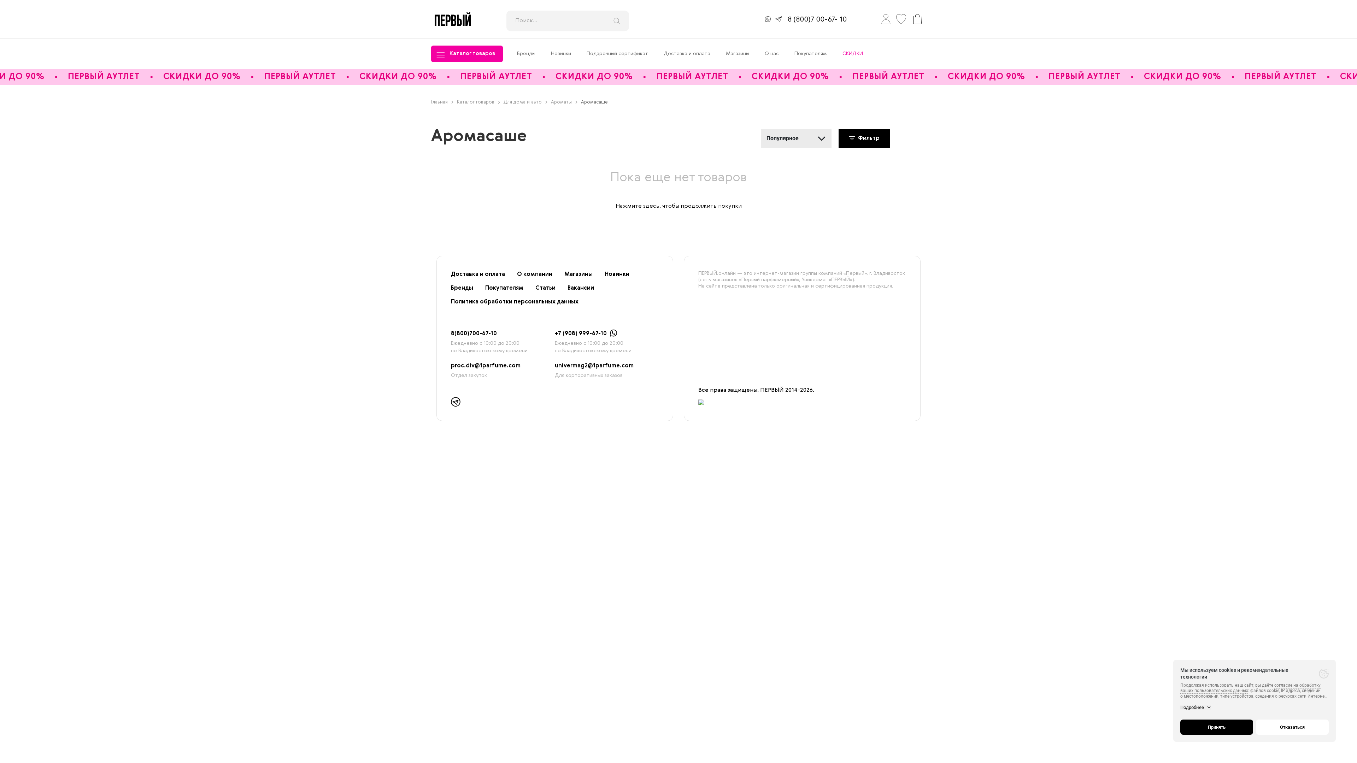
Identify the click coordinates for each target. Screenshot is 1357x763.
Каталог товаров (472, 54)
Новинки (561, 53)
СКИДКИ (852, 53)
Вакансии (581, 288)
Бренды (526, 53)
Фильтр (868, 138)
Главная (439, 102)
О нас (772, 53)
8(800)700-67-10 (474, 334)
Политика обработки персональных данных (514, 302)
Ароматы (561, 102)
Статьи (545, 288)
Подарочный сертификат (617, 53)
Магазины (737, 53)
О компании (534, 274)
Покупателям (810, 53)
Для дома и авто (523, 102)
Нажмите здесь (637, 206)
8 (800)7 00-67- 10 (817, 19)
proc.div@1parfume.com (486, 366)
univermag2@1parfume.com (594, 366)
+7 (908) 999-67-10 (581, 334)
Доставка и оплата (687, 53)
